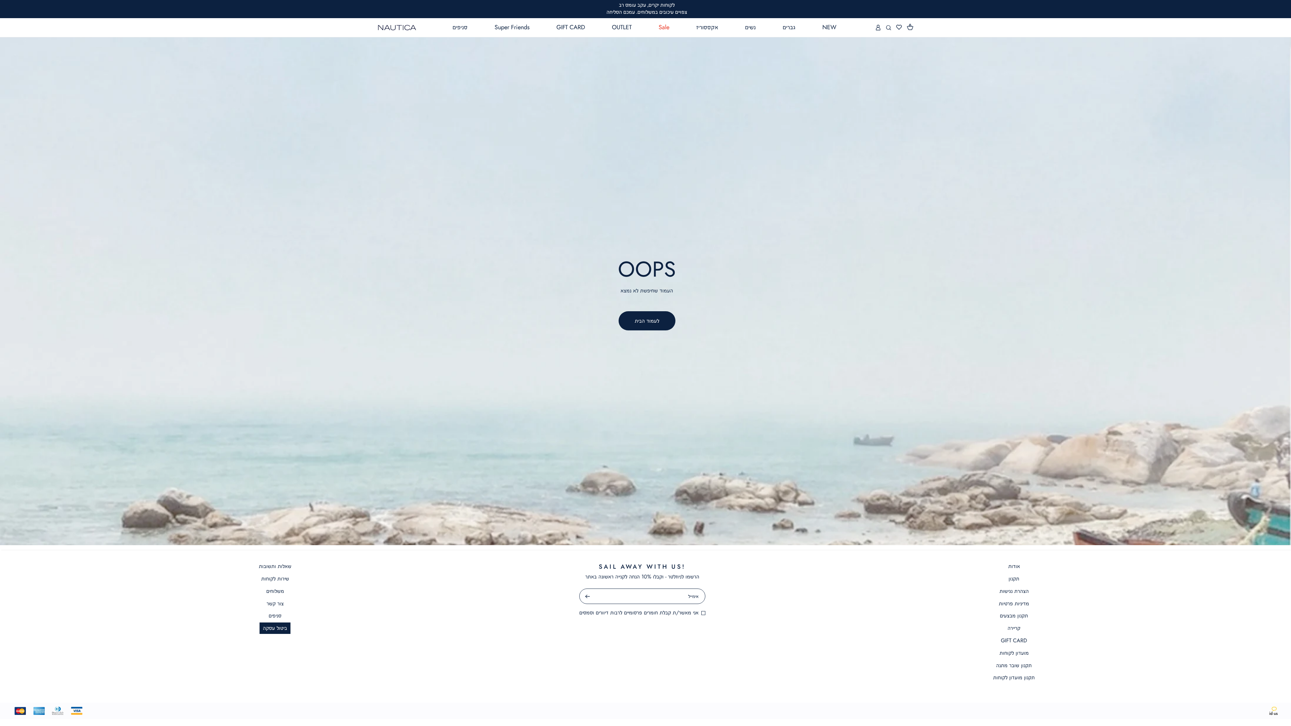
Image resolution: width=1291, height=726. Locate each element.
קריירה (1014, 628)
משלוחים (275, 591)
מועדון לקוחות (1014, 653)
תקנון (1014, 578)
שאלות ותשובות (275, 566)
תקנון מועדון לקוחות (1014, 677)
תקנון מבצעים (1014, 615)
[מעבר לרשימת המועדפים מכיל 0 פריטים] (899, 27)
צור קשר (275, 603)
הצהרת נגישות (1014, 591)
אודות (1014, 566)
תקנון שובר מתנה (1014, 665)
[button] (910, 27)
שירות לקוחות (275, 578)
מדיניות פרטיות (1014, 603)
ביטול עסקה (275, 628)
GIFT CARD (1014, 640)
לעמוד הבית (647, 321)
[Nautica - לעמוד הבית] (397, 27)
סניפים (275, 615)
